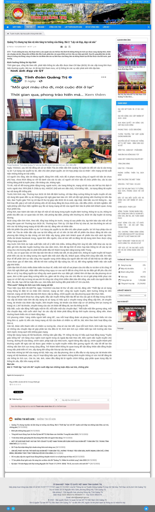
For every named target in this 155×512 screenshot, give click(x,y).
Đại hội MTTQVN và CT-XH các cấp (131, 110)
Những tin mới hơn (24, 419)
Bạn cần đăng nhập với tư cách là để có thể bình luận (38, 406)
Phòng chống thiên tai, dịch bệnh (131, 174)
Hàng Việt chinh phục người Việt (130, 159)
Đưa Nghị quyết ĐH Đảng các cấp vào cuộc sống (131, 124)
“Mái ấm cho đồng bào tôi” (128, 154)
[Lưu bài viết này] (70, 47)
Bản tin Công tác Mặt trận (129, 179)
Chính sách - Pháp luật (127, 207)
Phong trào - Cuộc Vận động (129, 129)
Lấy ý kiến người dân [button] (73, 27)
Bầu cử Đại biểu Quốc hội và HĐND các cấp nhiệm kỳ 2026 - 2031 (131, 200)
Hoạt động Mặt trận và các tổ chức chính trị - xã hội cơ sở (131, 242)
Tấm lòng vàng (124, 164)
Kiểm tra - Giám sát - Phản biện (130, 150)
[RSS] (131, 1)
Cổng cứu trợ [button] (55, 27)
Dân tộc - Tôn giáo (125, 168)
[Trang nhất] (8, 27)
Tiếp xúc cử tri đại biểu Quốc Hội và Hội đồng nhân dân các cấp (131, 250)
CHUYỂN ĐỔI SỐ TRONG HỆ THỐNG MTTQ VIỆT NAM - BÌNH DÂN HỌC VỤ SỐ (131, 143)
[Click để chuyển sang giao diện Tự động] (8, 508)
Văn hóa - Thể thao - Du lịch (129, 184)
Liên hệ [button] (106, 27)
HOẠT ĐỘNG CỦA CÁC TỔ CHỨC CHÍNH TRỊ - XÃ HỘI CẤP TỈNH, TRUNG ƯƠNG (131, 225)
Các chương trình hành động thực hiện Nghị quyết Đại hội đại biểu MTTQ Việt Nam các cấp (131, 234)
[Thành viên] (127, 1)
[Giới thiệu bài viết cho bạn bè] (61, 47)
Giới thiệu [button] (17, 27)
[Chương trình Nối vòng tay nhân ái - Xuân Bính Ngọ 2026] (132, 55)
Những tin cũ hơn (46, 419)
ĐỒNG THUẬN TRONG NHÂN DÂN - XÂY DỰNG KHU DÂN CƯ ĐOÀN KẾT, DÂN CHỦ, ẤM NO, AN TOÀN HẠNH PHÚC (131, 214)
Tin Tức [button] (29, 27)
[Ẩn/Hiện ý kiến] (56, 400)
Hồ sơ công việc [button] (92, 27)
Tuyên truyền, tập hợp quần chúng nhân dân (131, 135)
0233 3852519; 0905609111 (73, 495)
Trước (110, 194)
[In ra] (66, 47)
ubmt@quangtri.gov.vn (80, 497)
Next (149, 314)
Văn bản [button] (41, 27)
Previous (114, 314)
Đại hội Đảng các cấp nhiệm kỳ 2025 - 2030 (131, 117)
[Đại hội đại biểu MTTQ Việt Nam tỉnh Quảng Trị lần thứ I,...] (132, 82)
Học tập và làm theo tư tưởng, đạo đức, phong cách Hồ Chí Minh (131, 191)
